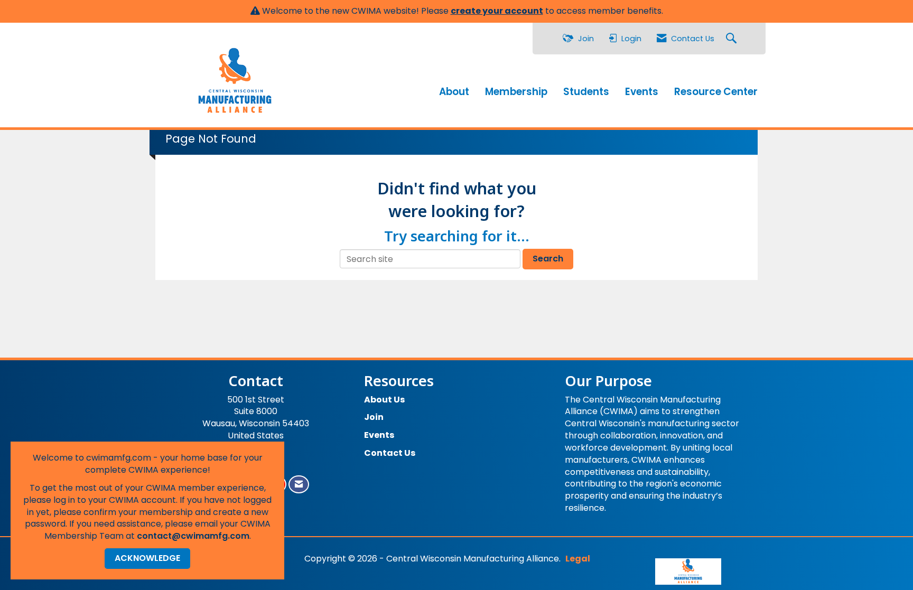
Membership (516, 92)
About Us (384, 400)
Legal (577, 558)
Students (586, 92)
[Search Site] (732, 38)
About (454, 92)
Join (374, 417)
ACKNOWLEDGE (147, 558)
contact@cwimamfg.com (193, 536)
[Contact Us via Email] (298, 484)
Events (641, 92)
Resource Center (716, 92)
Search (548, 258)
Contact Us (389, 453)
